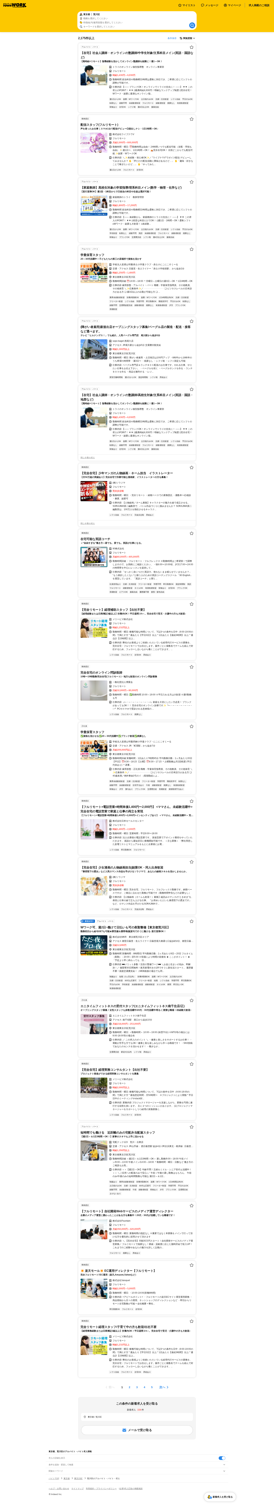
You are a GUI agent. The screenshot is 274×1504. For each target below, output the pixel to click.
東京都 (67, 1478)
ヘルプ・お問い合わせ (59, 1488)
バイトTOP (54, 1478)
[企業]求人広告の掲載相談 (131, 1488)
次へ (162, 1387)
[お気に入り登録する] (192, 47)
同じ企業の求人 (88, 457)
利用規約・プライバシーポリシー (101, 1488)
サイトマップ (77, 1488)
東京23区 (78, 1478)
